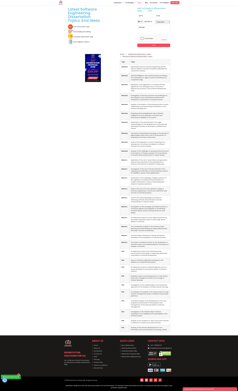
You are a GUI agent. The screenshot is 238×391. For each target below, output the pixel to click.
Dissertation (118, 3)
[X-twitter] (155, 380)
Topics (139, 3)
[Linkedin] (146, 380)
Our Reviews (154, 3)
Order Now (174, 3)
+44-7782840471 (164, 3)
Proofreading (129, 3)
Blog (146, 3)
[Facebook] (142, 380)
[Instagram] (151, 380)
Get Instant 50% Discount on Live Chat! (199, 389)
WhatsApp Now (12, 376)
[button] (118, 3)
